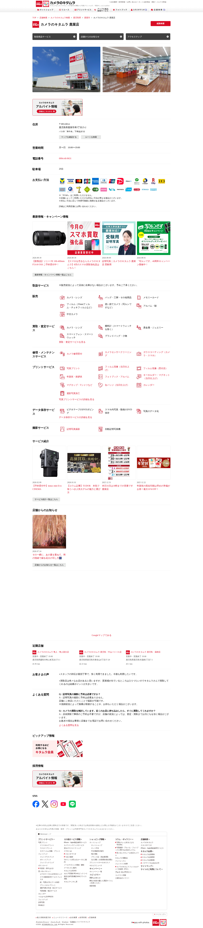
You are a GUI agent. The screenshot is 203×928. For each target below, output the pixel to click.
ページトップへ (160, 914)
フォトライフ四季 (121, 864)
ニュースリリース (60, 917)
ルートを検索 (91, 137)
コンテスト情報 (120, 875)
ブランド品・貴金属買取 (99, 857)
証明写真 (41, 902)
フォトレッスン (120, 861)
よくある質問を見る (69, 725)
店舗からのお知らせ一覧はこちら (49, 565)
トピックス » (94, 875)
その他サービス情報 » (73, 839)
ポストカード (43, 865)
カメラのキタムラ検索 (60, 18)
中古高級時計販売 (97, 851)
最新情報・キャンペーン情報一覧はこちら (53, 275)
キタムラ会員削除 (148, 860)
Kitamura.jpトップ (45, 834)
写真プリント (43, 842)
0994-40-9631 (65, 158)
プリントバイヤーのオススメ (99, 863)
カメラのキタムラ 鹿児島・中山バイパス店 (103, 652)
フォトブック (43, 854)
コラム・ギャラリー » (124, 839)
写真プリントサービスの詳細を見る (76, 399)
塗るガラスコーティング (72, 848)
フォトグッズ (43, 900)
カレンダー (42, 894)
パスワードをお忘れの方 (150, 863)
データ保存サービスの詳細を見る (75, 417)
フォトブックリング (47, 863)
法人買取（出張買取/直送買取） (102, 860)
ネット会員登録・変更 (147, 2)
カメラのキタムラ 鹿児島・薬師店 (145, 652)
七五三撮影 (69, 857)
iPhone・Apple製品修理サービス (75, 842)
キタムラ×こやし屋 (70, 882)
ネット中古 (95, 848)
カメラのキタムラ (147, 842)
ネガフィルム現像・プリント (50, 851)
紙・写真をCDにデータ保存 (49, 882)
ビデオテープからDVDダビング (51, 874)
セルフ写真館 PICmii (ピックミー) (75, 873)
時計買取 (94, 854)
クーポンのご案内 (70, 868)
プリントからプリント (48, 885)
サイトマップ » (147, 866)
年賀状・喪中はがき (47, 868)
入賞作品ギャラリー (122, 878)
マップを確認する (69, 137)
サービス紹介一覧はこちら (46, 499)
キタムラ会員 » (147, 851)
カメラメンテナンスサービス (74, 845)
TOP (34, 18)
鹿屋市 (87, 18)
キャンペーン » (95, 868)
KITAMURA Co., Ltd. (49, 924)
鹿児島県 (77, 18)
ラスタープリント (46, 848)
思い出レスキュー (44, 871)
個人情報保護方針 (44, 917)
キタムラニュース (95, 865)
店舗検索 (43, 18)
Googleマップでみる (101, 635)
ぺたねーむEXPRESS (45, 897)
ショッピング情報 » (97, 839)
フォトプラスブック (47, 857)
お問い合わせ (132, 2)
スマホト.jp (68, 851)
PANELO (41, 905)
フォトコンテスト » (123, 872)
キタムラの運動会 (121, 858)
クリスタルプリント (47, 845)
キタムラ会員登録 (148, 854)
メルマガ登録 (161, 2)
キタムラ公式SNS (70, 871)
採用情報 (122, 2)
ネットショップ (94, 842)
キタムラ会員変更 (148, 857)
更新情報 (92, 886)
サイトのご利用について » (151, 869)
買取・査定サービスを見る (72, 342)
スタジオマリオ (70, 854)
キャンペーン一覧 (95, 872)
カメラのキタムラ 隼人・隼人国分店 (53, 652)
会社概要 (113, 2)
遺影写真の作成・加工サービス (51, 888)
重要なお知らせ (94, 878)
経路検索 (160, 23)
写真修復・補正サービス (48, 891)
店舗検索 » (145, 839)
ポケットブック (45, 860)
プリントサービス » (46, 839)
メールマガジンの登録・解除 (74, 865)
